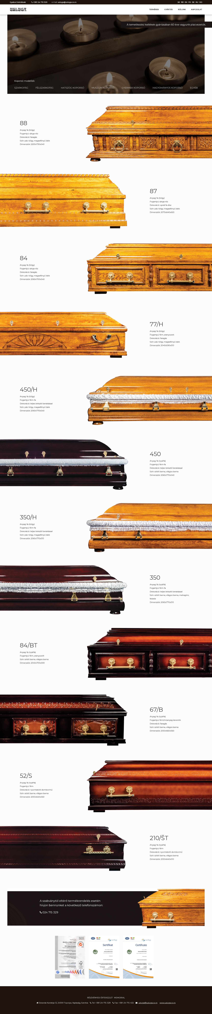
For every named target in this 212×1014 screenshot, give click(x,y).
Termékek (154, 9)
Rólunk (182, 9)
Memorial (119, 997)
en (186, 2)
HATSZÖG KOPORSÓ (72, 87)
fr (189, 2)
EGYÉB (194, 87)
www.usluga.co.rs (167, 1003)
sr (179, 2)
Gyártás (168, 9)
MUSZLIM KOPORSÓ (103, 87)
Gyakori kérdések (18, 2)
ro (200, 2)
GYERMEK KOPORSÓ (133, 87)
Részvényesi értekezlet (100, 997)
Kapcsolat (196, 9)
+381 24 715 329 (40, 2)
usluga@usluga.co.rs (67, 2)
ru (197, 2)
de (193, 2)
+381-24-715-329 (103, 1003)
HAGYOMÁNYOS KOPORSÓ (168, 87)
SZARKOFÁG (21, 87)
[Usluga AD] (18, 9)
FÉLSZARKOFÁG (44, 87)
